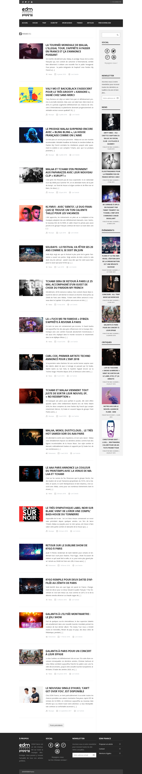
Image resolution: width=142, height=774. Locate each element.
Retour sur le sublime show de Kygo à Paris (66, 547)
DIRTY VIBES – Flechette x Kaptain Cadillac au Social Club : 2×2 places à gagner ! (111, 138)
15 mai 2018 (61, 304)
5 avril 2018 (60, 376)
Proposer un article (106, 744)
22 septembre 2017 (65, 711)
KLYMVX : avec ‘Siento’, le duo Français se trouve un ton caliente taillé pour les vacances (69, 210)
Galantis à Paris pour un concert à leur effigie (68, 652)
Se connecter (116, 2)
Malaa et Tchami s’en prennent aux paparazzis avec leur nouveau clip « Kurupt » (69, 172)
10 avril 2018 (61, 342)
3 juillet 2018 (63, 155)
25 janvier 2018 (62, 674)
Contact (102, 749)
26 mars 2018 (63, 531)
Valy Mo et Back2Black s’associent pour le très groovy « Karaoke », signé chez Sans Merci (69, 92)
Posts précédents (56, 725)
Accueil (25, 23)
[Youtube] (32, 2)
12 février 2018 (62, 600)
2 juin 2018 (62, 233)
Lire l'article (74, 74)
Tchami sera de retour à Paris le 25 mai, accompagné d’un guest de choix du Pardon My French (69, 284)
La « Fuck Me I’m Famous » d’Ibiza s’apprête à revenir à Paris (67, 320)
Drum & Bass (67, 23)
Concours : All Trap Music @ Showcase (111, 295)
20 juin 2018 (63, 192)
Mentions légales (105, 753)
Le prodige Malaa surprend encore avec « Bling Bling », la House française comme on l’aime (69, 132)
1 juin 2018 (60, 267)
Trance (79, 23)
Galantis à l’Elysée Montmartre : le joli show (68, 615)
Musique (51, 114)
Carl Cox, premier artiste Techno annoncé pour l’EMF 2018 (68, 357)
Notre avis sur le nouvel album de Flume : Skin (111, 409)
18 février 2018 (65, 565)
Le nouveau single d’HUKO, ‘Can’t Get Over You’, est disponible (67, 689)
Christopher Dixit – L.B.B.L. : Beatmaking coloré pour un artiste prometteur (111, 443)
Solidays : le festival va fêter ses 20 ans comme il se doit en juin (69, 248)
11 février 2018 (65, 637)
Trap (44, 23)
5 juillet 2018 (63, 114)
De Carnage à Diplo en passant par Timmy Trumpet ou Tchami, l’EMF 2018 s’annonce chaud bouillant (111, 211)
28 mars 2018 (61, 493)
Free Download (104, 23)
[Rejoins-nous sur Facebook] (107, 51)
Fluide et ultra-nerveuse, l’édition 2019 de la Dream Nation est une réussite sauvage (111, 261)
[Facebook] (23, 2)
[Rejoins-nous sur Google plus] (107, 57)
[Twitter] (26, 2)
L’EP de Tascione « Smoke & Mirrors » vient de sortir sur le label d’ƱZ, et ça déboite (111, 373)
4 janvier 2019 (61, 74)
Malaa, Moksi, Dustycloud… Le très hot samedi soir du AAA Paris (69, 432)
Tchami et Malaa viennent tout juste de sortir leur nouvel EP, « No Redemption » (67, 393)
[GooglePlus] (29, 2)
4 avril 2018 (62, 416)
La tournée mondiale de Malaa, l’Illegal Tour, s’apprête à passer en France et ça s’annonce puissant (68, 49)
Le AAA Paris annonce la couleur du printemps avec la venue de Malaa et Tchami (69, 471)
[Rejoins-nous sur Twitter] (113, 51)
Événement (52, 453)
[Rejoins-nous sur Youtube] (114, 57)
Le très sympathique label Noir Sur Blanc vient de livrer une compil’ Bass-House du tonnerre (69, 511)
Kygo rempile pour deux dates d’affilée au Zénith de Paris (69, 581)
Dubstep (54, 23)
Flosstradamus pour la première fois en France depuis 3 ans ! (111, 174)
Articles (90, 23)
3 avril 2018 (64, 453)
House (35, 23)
